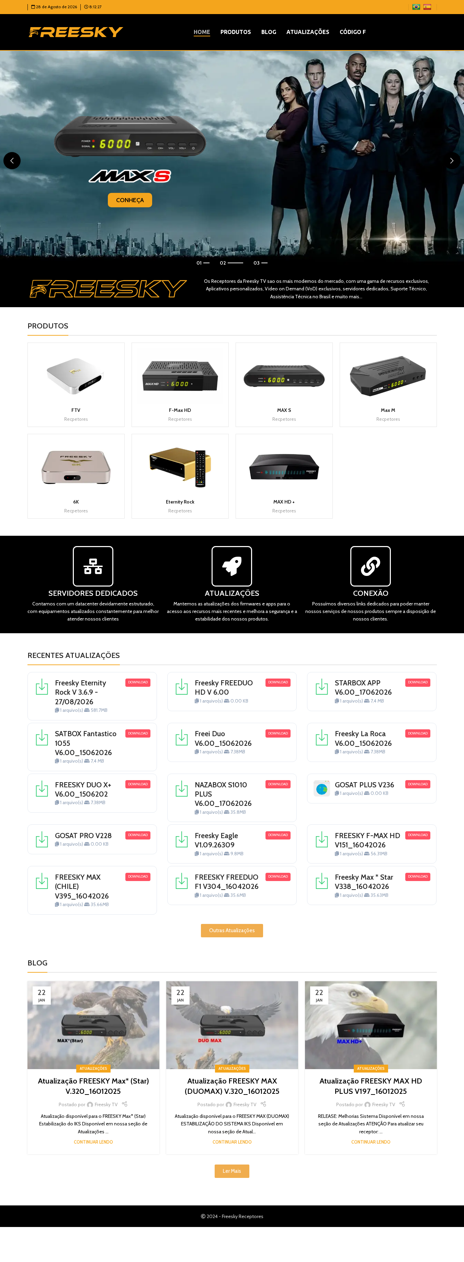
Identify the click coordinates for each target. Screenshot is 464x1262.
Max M (388, 410)
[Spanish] (428, 6)
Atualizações (93, 1068)
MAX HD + (284, 502)
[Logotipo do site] (76, 31)
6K (76, 502)
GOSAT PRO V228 (83, 835)
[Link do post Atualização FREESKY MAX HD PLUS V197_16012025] (371, 1025)
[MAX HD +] (284, 467)
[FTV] (76, 376)
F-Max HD (180, 410)
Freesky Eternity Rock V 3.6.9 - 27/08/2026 (80, 692)
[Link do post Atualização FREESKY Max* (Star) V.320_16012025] (93, 1025)
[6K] (76, 467)
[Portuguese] (417, 6)
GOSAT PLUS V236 (364, 784)
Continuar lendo (93, 1142)
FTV (75, 410)
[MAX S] (284, 376)
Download (138, 682)
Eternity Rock (180, 502)
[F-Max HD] (180, 376)
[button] (12, 160)
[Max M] (388, 376)
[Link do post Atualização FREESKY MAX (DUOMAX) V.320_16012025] (232, 1025)
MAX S (284, 410)
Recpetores (76, 419)
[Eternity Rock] (180, 467)
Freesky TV (106, 1104)
